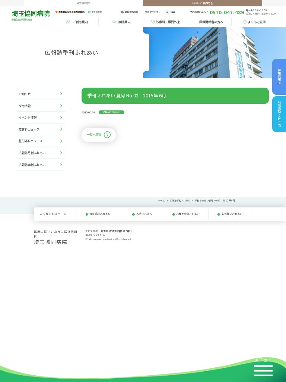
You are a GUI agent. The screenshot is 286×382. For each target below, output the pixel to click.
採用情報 (279, 75)
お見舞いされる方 (232, 214)
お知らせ (25, 93)
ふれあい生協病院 (201, 3)
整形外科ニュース (30, 140)
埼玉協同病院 (31, 15)
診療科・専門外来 (168, 21)
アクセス (151, 12)
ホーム (161, 200)
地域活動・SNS (279, 111)
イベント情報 (27, 117)
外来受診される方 (99, 214)
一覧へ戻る (94, 134)
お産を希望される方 (188, 214)
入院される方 (144, 214)
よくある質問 (257, 21)
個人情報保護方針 (129, 12)
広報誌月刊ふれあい (32, 152)
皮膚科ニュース (29, 129)
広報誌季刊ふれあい (32, 164)
